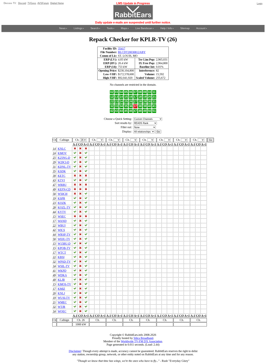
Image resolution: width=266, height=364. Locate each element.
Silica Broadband (143, 338)
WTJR (61, 306)
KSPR (61, 198)
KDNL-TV (64, 166)
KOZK (62, 202)
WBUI (62, 225)
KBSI (61, 257)
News (62, 28)
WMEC (62, 302)
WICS (61, 230)
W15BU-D (64, 243)
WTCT (62, 252)
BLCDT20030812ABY (132, 52)
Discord (22, 3)
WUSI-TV (64, 297)
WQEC (62, 311)
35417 (121, 48)
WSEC (62, 216)
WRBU (62, 184)
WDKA (62, 275)
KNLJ (61, 293)
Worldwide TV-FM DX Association (141, 341)
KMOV (62, 153)
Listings (78, 28)
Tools (110, 28)
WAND (62, 220)
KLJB (61, 279)
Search (94, 28)
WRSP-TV (64, 234)
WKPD (62, 270)
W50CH (62, 193)
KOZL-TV (64, 207)
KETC (62, 175)
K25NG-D (64, 157)
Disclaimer (75, 351)
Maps (124, 28)
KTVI (61, 180)
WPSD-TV (64, 261)
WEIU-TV (64, 239)
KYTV (62, 211)
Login (259, 3)
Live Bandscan (143, 28)
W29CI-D (63, 162)
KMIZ (61, 288)
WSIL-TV (64, 266)
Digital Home (57, 3)
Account (200, 28)
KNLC (62, 148)
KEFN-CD (64, 189)
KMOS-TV (64, 284)
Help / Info (166, 28)
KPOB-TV (64, 248)
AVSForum (43, 3)
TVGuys (32, 3)
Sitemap (185, 28)
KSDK (62, 171)
